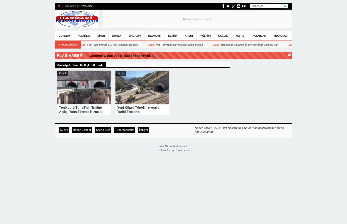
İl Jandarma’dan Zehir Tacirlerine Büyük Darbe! (125, 56)
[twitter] (228, 6)
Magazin (135, 35)
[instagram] (238, 6)
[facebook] (223, 6)
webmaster (164, 150)
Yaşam (240, 35)
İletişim (143, 129)
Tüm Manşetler (124, 129)
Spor (101, 35)
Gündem (64, 35)
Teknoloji (281, 35)
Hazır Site (164, 146)
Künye (64, 129)
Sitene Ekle (103, 129)
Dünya (116, 35)
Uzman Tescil (182, 150)
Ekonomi (154, 35)
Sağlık (223, 35)
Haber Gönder (82, 129)
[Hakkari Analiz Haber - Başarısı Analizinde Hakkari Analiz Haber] (77, 19)
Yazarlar (259, 35)
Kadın (189, 35)
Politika (84, 35)
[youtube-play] (244, 6)
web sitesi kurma (179, 146)
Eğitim (172, 35)
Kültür (205, 35)
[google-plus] (233, 6)
